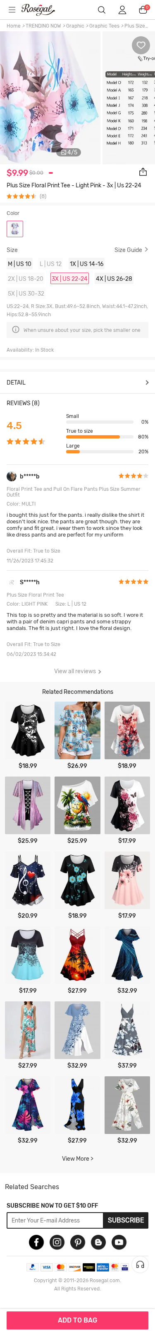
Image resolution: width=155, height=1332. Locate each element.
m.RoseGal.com (43, 10)
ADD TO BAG (77, 1320)
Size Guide (128, 250)
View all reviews (75, 671)
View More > (77, 1158)
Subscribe (126, 1220)
